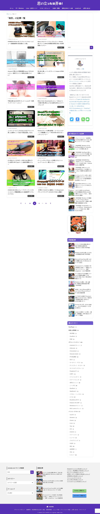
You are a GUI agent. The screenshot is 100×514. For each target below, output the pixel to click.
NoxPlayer (73, 327)
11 (46, 203)
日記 (72, 452)
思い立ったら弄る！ (50, 3)
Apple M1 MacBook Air (83, 99)
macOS (72, 414)
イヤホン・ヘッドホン (77, 394)
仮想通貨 (73, 449)
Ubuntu (73, 420)
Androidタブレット (76, 345)
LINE (87, 121)
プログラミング (75, 440)
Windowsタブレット (76, 405)
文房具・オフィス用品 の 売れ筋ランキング (78, 474)
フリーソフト (74, 434)
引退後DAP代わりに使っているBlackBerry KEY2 (79, 106)
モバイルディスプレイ (76, 368)
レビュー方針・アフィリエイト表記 (61, 509)
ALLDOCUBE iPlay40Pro (76, 101)
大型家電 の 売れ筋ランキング (75, 476)
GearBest (73, 336)
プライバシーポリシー (19, 509)
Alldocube (73, 348)
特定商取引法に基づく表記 (38, 509)
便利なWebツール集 (67, 8)
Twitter (72, 121)
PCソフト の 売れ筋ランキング (75, 472)
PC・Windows (20, 8)
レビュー (73, 454)
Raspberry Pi (74, 371)
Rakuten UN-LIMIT (75, 402)
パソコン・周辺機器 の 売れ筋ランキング (78, 470)
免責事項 (28, 509)
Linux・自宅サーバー (31, 8)
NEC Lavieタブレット (76, 408)
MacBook (73, 388)
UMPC (72, 374)
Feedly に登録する (79, 490)
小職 (82, 69)
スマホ (72, 397)
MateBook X (74, 391)
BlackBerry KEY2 (75, 400)
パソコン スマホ (74, 411)
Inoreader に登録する (79, 495)
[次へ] (50, 203)
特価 (72, 339)
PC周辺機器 (74, 356)
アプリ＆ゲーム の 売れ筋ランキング (76, 481)
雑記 (72, 446)
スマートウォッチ (75, 379)
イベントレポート (75, 377)
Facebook (77, 121)
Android (73, 431)
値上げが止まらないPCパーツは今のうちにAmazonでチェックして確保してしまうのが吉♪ (50, 12)
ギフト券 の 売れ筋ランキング (75, 479)
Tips (72, 426)
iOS (72, 429)
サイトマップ (82, 509)
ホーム (11, 8)
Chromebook (74, 351)
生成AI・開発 (56, 8)
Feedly (83, 121)
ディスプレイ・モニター (77, 365)
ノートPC (73, 385)
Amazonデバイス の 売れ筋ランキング (77, 468)
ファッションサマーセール (74, 478)
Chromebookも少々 (78, 108)
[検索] (91, 47)
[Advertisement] (80, 29)
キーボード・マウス (76, 362)
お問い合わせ (86, 8)
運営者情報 (49, 509)
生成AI (72, 443)
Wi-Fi (72, 359)
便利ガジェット (75, 382)
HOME (51, 506)
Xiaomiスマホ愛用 (76, 104)
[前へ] (21, 203)
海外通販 (73, 333)
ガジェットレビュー (75, 81)
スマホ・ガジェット (45, 8)
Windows (73, 417)
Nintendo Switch (75, 354)
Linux (72, 423)
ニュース (73, 437)
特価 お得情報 (74, 330)
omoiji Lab (78, 8)
